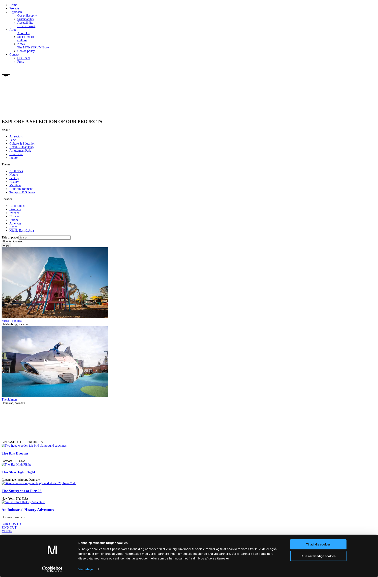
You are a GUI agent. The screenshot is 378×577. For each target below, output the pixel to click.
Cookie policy (26, 51)
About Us (23, 33)
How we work (26, 26)
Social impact (25, 36)
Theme (6, 164)
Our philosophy (27, 15)
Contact (14, 54)
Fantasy (14, 178)
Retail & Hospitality (21, 147)
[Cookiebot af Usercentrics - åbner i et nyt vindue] (52, 569)
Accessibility (25, 22)
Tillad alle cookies (318, 544)
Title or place (10, 237)
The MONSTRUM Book (33, 47)
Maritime (15, 185)
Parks (12, 140)
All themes (16, 171)
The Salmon (9, 399)
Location (7, 199)
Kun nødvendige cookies (318, 556)
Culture (22, 40)
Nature (13, 174)
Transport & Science (22, 192)
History (14, 181)
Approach (15, 12)
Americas (15, 223)
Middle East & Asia (21, 230)
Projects (14, 8)
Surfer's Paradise (12, 320)
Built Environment (20, 188)
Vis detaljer (86, 569)
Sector (5, 129)
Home (13, 4)
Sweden (14, 212)
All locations (17, 205)
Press (20, 61)
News (21, 43)
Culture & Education (22, 143)
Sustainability (25, 19)
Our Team (23, 58)
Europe (14, 220)
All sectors (16, 136)
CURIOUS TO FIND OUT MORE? (11, 527)
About (13, 29)
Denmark (15, 209)
